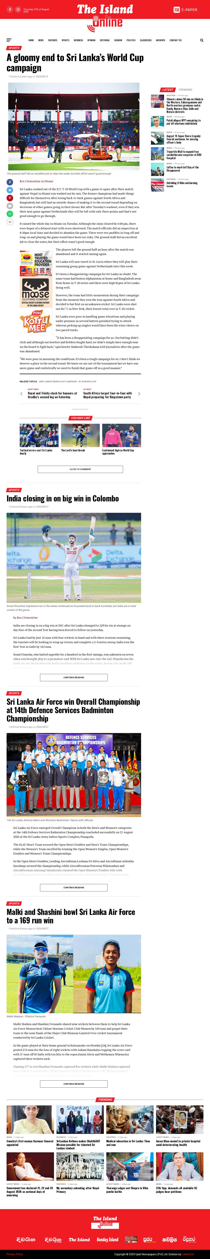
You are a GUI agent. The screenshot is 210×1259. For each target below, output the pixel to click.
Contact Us (175, 40)
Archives (160, 40)
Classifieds (145, 40)
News (40, 40)
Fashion (118, 40)
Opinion (91, 40)
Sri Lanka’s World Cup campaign (58, 382)
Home (31, 40)
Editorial (105, 40)
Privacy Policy (15, 1254)
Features (52, 40)
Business (78, 40)
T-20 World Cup (88, 382)
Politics (131, 40)
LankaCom (188, 1254)
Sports (65, 40)
